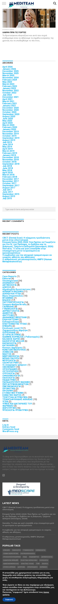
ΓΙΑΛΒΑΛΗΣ (8, 306)
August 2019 (8, 140)
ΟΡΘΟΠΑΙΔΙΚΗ (9, 369)
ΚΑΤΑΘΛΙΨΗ (8, 345)
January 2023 (9, 88)
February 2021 (9, 103)
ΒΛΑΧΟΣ (6, 300)
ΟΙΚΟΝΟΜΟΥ (9, 367)
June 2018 (7, 168)
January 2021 (9, 105)
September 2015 (10, 194)
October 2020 (9, 112)
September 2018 (10, 164)
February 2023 (9, 86)
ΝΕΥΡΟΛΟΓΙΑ (9, 360)
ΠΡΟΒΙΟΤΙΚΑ (8, 388)
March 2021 (8, 101)
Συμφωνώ (9, 599)
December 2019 (10, 131)
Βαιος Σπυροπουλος (12, 296)
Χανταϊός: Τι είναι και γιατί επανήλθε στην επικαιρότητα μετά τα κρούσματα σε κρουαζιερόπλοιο (24, 250)
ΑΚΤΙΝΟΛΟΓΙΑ (9, 285)
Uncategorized (10, 280)
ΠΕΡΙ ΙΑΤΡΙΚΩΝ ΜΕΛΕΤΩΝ (15, 384)
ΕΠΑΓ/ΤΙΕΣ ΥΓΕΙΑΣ (27, 563)
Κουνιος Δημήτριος (12, 347)
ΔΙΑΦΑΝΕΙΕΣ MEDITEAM (14, 317)
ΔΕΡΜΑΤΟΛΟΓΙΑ (10, 311)
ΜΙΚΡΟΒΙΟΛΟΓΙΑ (10, 356)
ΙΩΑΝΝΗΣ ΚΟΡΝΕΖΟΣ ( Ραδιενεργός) (21, 337)
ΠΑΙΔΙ (25, 557)
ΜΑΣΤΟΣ (6, 354)
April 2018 (7, 172)
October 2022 (9, 92)
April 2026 (7, 67)
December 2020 (10, 108)
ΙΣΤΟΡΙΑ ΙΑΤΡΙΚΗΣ (11, 334)
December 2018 (10, 157)
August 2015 (8, 196)
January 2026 (9, 69)
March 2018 (8, 174)
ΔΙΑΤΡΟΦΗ (8, 315)
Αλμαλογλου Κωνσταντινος (16, 289)
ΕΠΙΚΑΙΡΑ (7, 326)
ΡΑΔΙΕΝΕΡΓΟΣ (34, 557)
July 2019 (7, 142)
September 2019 (10, 138)
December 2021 (10, 97)
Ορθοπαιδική (32, 567)
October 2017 (9, 183)
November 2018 (10, 159)
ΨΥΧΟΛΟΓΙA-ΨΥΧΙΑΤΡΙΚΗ (15, 410)
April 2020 (7, 123)
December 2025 (10, 71)
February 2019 (9, 153)
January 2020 (9, 129)
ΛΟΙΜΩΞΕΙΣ (8, 352)
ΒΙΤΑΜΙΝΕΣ (7, 298)
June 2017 (7, 192)
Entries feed (8, 427)
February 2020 (9, 127)
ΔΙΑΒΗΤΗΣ (7, 313)
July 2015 (7, 198)
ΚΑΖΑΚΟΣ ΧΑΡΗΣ (11, 339)
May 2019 (7, 146)
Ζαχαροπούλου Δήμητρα (14, 330)
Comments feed (10, 429)
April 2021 (7, 99)
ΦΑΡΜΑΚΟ (7, 406)
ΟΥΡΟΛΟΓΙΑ (8, 373)
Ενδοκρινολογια (10, 321)
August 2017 (8, 187)
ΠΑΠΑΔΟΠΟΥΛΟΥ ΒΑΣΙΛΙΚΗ (16, 382)
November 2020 (10, 110)
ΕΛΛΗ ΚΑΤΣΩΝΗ (10, 319)
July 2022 (7, 95)
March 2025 (8, 75)
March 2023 (8, 84)
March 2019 (8, 151)
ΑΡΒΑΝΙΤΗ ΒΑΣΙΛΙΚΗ (12, 291)
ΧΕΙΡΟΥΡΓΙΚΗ (9, 408)
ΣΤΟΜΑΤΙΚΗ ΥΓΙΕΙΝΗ (12, 393)
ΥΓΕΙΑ (5, 401)
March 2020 (8, 125)
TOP (38, 563)
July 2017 (7, 190)
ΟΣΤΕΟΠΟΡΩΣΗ (10, 371)
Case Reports (9, 276)
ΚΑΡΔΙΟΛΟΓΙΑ (9, 343)
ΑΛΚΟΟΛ (6, 287)
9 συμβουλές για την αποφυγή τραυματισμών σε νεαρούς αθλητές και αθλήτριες (27, 256)
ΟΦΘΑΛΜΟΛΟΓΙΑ (11, 375)
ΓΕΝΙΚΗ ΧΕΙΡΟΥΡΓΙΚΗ (10, 553)
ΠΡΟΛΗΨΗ (7, 390)
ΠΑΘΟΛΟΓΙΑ (8, 378)
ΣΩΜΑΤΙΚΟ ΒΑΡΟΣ (11, 395)
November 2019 (10, 133)
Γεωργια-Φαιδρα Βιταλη (14, 304)
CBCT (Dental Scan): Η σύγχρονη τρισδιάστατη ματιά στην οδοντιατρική (26, 239)
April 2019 (7, 149)
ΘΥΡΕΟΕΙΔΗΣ (9, 332)
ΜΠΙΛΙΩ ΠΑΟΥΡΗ (10, 358)
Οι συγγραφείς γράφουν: (14, 365)
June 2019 (7, 144)
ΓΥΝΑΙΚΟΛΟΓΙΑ (10, 308)
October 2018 (9, 161)
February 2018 (9, 177)
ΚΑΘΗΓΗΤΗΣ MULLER (13, 341)
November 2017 (10, 181)
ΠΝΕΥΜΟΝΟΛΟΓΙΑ (11, 386)
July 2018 (7, 166)
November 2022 (10, 90)
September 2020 (10, 114)
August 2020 (8, 116)
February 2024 (9, 79)
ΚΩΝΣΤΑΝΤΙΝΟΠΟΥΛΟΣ (14, 349)
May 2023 (7, 82)
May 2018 (7, 170)
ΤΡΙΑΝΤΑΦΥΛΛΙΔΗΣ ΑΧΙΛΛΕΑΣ (17, 399)
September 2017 (10, 185)
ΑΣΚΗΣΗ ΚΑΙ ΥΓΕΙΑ (11, 293)
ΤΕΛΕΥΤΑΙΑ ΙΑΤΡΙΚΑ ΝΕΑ (15, 397)
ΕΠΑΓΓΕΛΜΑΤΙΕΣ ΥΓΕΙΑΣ (14, 324)
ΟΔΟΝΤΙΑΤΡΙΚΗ (10, 362)
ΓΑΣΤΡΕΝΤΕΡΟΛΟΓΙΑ (13, 302)
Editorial (6, 278)
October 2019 (9, 136)
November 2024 (10, 77)
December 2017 (10, 179)
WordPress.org (10, 431)
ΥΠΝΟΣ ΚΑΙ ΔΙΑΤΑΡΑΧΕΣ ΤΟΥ (17, 403)
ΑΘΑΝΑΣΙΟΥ (8, 283)
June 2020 (7, 118)
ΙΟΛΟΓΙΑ (45, 563)
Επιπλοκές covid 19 (12, 328)
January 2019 (9, 155)
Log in (5, 425)
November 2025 (10, 73)
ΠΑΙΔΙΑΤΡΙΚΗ (9, 380)
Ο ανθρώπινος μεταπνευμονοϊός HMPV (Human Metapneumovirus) (27, 260)
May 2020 (7, 120)
